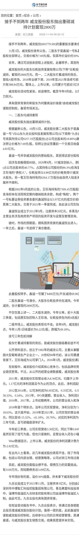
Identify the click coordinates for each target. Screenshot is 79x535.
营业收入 (49, 526)
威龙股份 (14, 526)
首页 (18, 15)
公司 (36, 15)
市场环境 (40, 526)
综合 (27, 15)
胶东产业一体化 (27, 526)
